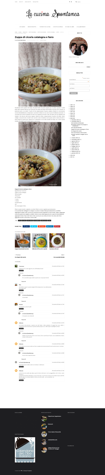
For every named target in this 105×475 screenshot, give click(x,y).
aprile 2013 (74, 148)
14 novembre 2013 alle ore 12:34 (58, 304)
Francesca (21, 266)
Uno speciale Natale (76, 127)
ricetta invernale (32, 32)
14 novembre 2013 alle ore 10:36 (58, 284)
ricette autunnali (51, 32)
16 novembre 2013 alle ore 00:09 (58, 362)
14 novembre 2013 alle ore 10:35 (58, 266)
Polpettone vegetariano (54, 416)
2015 (71, 115)
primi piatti (25, 32)
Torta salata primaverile (54, 432)
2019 (71, 108)
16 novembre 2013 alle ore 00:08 (58, 353)
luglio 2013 (74, 143)
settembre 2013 (76, 139)
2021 (71, 104)
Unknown (21, 323)
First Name (71, 83)
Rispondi (21, 270)
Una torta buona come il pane (79, 132)
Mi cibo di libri (69, 26)
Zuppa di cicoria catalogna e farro (80, 129)
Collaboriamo (81, 26)
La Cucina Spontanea (27, 275)
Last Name (71, 88)
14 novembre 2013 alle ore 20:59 (58, 275)
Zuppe (57, 32)
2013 (71, 118)
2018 (71, 110)
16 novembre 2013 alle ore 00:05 (58, 333)
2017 (71, 111)
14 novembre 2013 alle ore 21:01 (58, 295)
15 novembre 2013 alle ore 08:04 (58, 343)
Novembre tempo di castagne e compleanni (79, 125)
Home (16, 1)
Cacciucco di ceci (53, 249)
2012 (71, 155)
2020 (71, 106)
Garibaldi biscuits (52, 439)
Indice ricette (28, 1)
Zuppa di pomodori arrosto (22, 249)
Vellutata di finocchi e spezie (39, 249)
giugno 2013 (75, 144)
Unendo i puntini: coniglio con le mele (79, 135)
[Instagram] (71, 2)
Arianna (21, 304)
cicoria (19, 32)
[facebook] (69, 2)
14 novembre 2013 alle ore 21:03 (58, 313)
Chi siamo (22, 26)
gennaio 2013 (75, 153)
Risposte (21, 273)
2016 (71, 113)
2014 (71, 116)
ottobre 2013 (75, 137)
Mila (20, 284)
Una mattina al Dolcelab (77, 123)
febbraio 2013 (75, 151)
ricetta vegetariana (42, 32)
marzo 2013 (74, 149)
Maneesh (50, 424)
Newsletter (35, 1)
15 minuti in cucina (45, 26)
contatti (21, 1)
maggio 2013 (75, 146)
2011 (71, 157)
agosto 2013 (75, 141)
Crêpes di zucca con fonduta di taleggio (53, 448)
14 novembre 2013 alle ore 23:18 (58, 322)
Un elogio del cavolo (76, 131)
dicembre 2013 (75, 120)
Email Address (79, 79)
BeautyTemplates (28, 470)
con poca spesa (58, 26)
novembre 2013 (75, 121)
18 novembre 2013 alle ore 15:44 (58, 370)
